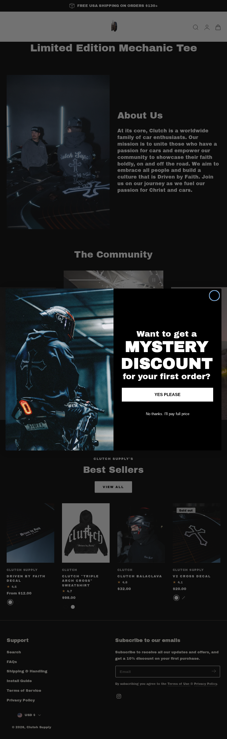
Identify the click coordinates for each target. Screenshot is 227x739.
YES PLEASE (167, 394)
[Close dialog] (214, 295)
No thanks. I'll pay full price (167, 414)
